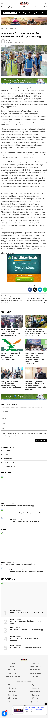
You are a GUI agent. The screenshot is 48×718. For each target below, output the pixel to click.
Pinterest (13, 688)
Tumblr (14, 692)
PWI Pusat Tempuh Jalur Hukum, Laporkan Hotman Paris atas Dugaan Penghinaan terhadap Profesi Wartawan (36, 385)
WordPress (13, 695)
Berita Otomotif (10, 466)
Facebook (14, 685)
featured (7, 451)
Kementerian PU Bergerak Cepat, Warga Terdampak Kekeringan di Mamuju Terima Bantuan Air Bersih (36, 332)
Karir (12, 667)
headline (7, 455)
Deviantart (36, 702)
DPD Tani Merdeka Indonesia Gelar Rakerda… (27, 647)
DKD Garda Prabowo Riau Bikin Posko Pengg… (18, 506)
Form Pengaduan (35, 673)
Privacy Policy (35, 667)
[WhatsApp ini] (45, 289)
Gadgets (3, 562)
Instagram (36, 695)
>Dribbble (14, 698)
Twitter (36, 685)
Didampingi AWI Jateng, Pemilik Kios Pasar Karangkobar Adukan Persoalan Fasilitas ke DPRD (11, 384)
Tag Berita (8, 458)
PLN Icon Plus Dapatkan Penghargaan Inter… (26, 513)
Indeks (12, 663)
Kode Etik (35, 663)
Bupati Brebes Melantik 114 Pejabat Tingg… (27, 630)
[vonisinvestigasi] (24, 3)
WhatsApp (36, 688)
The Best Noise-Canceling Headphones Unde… (27, 571)
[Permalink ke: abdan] (3, 41)
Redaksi (35, 676)
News (2, 504)
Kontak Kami (12, 673)
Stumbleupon (36, 692)
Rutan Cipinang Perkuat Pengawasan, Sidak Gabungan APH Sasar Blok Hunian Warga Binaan (10, 332)
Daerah (12, 610)
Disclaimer (12, 670)
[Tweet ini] (35, 289)
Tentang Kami (35, 670)
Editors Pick (9, 462)
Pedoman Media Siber (12, 676)
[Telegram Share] (40, 289)
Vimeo (36, 698)
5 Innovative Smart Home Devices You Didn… (18, 564)
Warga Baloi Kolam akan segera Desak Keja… (27, 613)
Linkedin (13, 702)
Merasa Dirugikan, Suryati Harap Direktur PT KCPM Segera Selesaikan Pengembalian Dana (10, 356)
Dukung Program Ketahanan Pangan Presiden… (24, 639)
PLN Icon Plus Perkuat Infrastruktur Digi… (25, 521)
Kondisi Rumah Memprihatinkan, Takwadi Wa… (26, 622)
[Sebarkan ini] (30, 289)
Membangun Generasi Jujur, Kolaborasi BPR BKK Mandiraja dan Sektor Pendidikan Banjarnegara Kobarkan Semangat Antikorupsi (35, 358)
